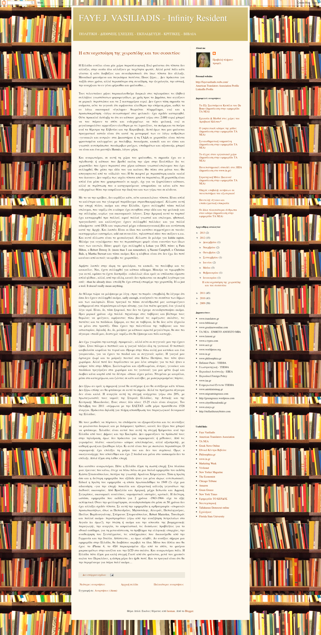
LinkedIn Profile (204, 89)
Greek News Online (209, 445)
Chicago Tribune (208, 481)
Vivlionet (204, 468)
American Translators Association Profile (217, 85)
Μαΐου (207, 267)
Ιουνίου (208, 262)
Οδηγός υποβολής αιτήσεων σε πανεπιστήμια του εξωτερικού (217, 191)
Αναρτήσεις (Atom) (106, 590)
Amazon (203, 485)
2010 (203, 298)
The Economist (207, 476)
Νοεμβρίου (209, 247)
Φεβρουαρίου (211, 272)
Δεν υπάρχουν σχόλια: (95, 574)
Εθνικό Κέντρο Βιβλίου (212, 450)
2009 (203, 303)
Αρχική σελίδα (129, 584)
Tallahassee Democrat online (214, 507)
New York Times (208, 494)
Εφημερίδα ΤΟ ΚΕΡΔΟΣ (213, 498)
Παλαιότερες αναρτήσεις (169, 584)
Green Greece (206, 490)
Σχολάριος (205, 512)
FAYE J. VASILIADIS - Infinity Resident (153, 17)
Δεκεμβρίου (210, 242)
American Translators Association (216, 437)
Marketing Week (207, 463)
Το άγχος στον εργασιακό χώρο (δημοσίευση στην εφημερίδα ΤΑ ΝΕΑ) (218, 157)
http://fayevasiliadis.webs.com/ (212, 82)
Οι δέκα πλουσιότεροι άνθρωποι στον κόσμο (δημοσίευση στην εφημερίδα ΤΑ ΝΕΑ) (218, 213)
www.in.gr (204, 459)
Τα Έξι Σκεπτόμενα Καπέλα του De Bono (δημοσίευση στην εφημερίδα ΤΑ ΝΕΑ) (220, 108)
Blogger (189, 611)
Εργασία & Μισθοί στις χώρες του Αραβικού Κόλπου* (219, 120)
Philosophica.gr (207, 454)
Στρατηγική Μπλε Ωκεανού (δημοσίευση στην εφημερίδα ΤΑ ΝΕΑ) (218, 180)
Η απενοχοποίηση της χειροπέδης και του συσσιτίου (129, 53)
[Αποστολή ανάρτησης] (111, 574)
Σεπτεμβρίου (211, 257)
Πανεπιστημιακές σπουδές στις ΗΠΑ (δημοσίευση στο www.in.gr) (220, 168)
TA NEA (204, 441)
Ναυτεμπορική (207, 503)
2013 (203, 232)
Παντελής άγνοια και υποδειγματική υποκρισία (214, 201)
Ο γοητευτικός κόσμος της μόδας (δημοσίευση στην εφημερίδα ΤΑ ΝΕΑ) (218, 131)
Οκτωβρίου (210, 252)
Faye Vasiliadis (207, 432)
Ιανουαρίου (210, 277)
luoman (171, 611)
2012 (203, 237)
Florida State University (211, 516)
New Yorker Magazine (211, 472)
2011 (203, 293)
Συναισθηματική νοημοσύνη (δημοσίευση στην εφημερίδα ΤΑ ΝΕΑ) (218, 144)
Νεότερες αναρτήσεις (92, 584)
